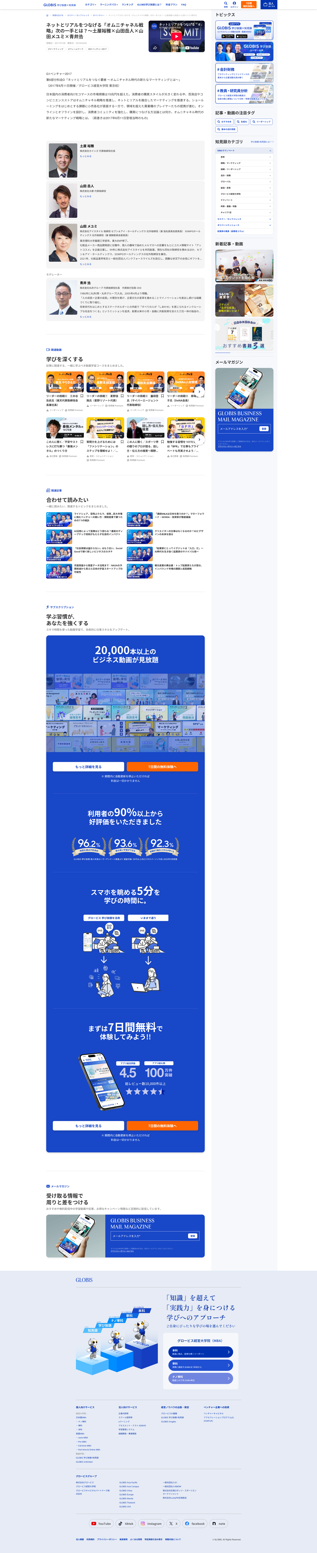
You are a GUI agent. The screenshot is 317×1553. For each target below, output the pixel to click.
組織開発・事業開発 (127, 1433)
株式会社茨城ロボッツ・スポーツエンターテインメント (179, 1492)
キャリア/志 (226, 212)
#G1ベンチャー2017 (97, 49)
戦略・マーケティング (231, 163)
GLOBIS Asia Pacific (128, 1482)
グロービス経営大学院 (231, 194)
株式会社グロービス (85, 1482)
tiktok (129, 1523)
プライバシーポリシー (107, 1539)
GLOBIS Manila (126, 1498)
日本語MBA (81, 1417)
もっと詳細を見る (88, 766)
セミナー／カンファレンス (78, 15)
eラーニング (124, 1421)
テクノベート (227, 200)
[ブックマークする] (82, 396)
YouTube (104, 1523)
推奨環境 (123, 1539)
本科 (188, 1352)
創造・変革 (226, 187)
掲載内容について (173, 1539)
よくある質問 (136, 1539)
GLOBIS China (125, 1490)
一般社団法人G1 (170, 1482)
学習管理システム (126, 1429)
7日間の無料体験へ (162, 766)
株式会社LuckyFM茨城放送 (175, 1497)
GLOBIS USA (125, 1506)
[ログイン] (234, 4)
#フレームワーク (75, 49)
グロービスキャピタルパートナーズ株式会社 (93, 1492)
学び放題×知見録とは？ (261, 141)
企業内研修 (123, 1413)
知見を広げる (58, 15)
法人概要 (80, 1539)
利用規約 (90, 1539)
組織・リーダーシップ (231, 169)
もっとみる (85, 156)
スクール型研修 (125, 1417)
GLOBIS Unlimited (84, 1461)
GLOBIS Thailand (127, 1502)
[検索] (226, 4)
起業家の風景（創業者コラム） (231, 231)
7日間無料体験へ (249, 4)
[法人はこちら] (269, 4)
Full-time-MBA (84, 1445)
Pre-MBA (82, 1441)
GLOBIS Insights (168, 1421)
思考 (223, 157)
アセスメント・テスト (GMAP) (132, 1425)
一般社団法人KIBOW (172, 1486)
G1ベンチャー (99, 15)
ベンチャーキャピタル (214, 1413)
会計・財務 (226, 175)
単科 (187, 1365)
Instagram (154, 1523)
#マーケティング (55, 49)
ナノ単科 (183, 1378)
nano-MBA (83, 1437)
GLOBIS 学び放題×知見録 (87, 1457)
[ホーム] (47, 15)
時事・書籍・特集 (229, 206)
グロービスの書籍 (169, 1413)
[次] (199, 391)
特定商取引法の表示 (153, 1539)
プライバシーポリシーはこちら (122, 1251)
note (222, 1523)
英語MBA (80, 1433)
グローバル (226, 181)
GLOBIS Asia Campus (129, 1486)
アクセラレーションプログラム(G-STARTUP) (219, 1419)
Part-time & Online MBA (89, 1449)
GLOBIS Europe (126, 1494)
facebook (198, 1523)
